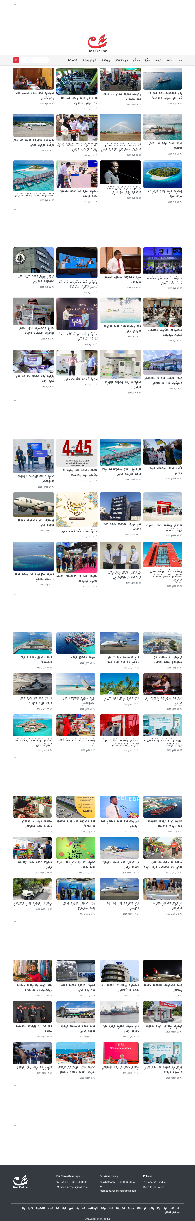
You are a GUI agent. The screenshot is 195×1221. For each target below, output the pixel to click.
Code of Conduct (156, 1181)
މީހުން (23, 1207)
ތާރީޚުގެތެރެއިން (93, 1207)
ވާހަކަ (83, 1207)
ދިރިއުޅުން (105, 60)
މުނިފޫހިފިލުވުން (89, 60)
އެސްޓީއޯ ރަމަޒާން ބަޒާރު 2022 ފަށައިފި (80, 530)
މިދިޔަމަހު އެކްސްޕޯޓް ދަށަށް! (83, 657)
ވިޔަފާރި (136, 60)
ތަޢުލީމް (30, 1207)
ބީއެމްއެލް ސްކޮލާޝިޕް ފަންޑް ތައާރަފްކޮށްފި (120, 1067)
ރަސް (108, 1218)
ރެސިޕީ (71, 1207)
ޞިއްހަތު (103, 1207)
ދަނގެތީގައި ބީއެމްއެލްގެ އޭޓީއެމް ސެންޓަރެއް (164, 1025)
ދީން (77, 1207)
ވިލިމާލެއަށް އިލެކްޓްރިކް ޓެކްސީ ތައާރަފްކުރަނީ (33, 903)
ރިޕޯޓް (147, 60)
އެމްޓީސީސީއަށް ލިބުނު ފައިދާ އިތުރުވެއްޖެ (34, 1067)
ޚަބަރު (169, 60)
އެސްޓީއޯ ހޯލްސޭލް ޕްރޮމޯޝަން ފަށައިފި (81, 379)
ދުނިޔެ (158, 60)
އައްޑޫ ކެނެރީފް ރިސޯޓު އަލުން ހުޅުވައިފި (121, 698)
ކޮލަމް (111, 1207)
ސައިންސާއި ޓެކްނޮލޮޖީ (172, 1212)
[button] (70, 60)
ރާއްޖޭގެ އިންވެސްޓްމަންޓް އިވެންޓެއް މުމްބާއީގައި (34, 195)
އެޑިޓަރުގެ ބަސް (61, 1207)
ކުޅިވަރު (50, 1207)
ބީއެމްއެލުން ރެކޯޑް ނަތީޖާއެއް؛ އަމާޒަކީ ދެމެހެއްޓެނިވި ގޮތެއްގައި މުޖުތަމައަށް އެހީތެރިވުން (166, 575)
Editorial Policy (155, 1186)
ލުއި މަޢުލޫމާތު (121, 60)
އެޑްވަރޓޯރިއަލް (40, 1207)
